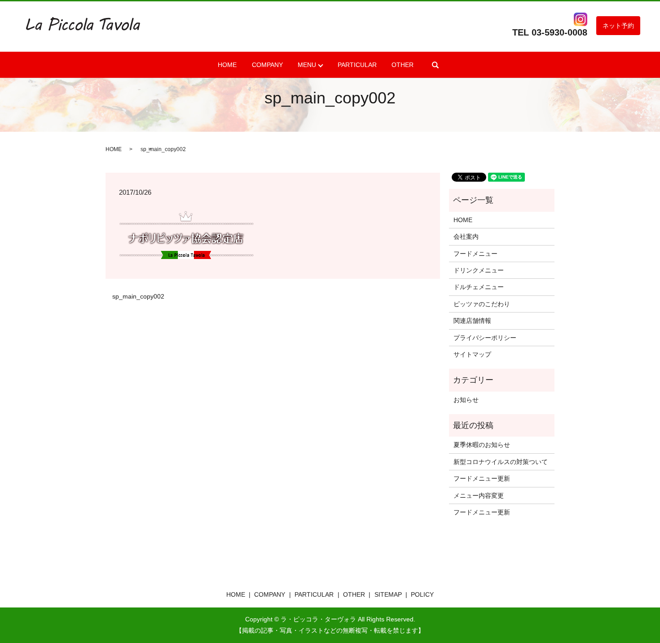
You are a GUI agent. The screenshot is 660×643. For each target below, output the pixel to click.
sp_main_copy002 (138, 296)
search (435, 64)
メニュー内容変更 (478, 495)
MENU (307, 64)
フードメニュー (475, 253)
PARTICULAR (357, 64)
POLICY (422, 594)
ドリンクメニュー (478, 270)
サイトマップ (472, 354)
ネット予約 (618, 25)
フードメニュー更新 (481, 478)
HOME (227, 64)
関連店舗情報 (472, 320)
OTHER (403, 64)
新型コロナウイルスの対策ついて (500, 461)
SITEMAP (388, 594)
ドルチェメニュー (478, 286)
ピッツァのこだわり (481, 304)
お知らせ (466, 399)
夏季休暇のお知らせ (481, 444)
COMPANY (267, 64)
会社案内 (466, 236)
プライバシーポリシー (484, 337)
